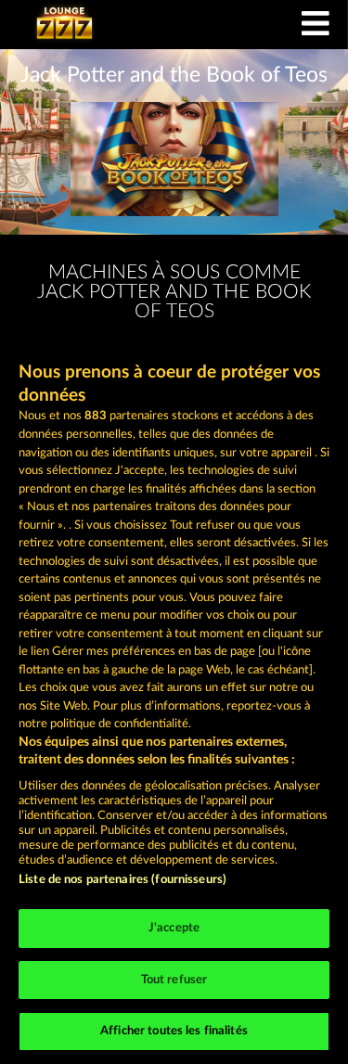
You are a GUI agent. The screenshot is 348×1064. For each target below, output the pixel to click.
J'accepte (174, 928)
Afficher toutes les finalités (174, 1031)
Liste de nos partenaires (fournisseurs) (122, 880)
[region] (174, 690)
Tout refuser (174, 980)
